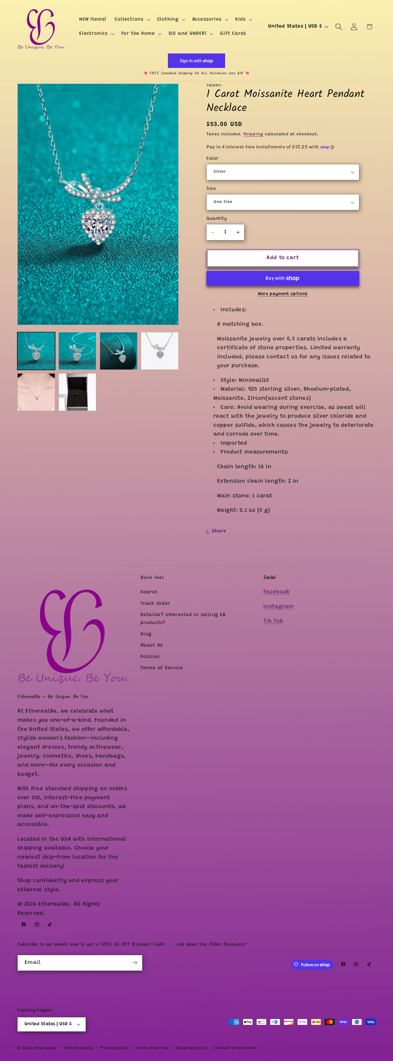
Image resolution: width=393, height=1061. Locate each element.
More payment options (283, 294)
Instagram (278, 607)
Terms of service (151, 1048)
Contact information (235, 1048)
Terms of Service (161, 668)
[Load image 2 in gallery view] (77, 351)
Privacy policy (114, 1048)
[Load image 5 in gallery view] (36, 392)
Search (148, 592)
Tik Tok (273, 621)
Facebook (276, 592)
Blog (146, 634)
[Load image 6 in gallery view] (77, 392)
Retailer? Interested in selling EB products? (183, 619)
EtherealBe (45, 1048)
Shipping (253, 134)
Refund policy (79, 1048)
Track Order (155, 603)
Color (212, 159)
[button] (132, 19)
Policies (150, 657)
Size (211, 189)
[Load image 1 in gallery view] (36, 351)
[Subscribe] (134, 963)
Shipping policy (191, 1048)
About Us (151, 645)
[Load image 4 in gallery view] (160, 351)
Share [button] (219, 531)
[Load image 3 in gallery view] (118, 351)
